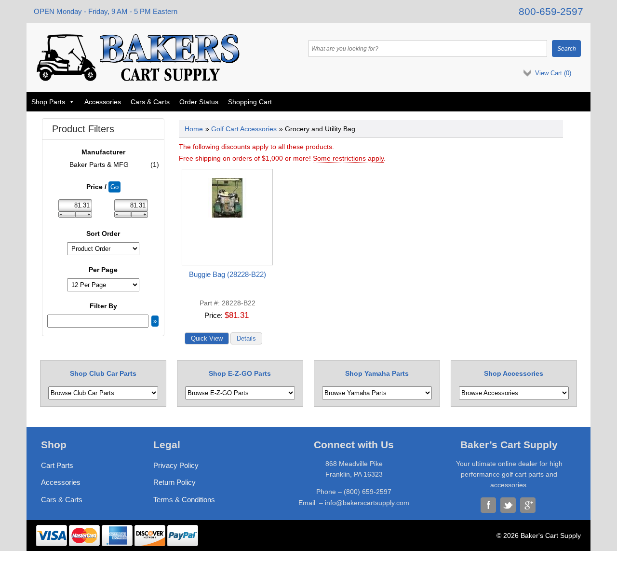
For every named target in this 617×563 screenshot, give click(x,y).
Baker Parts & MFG (114, 164)
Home (194, 129)
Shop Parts (48, 102)
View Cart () (553, 73)
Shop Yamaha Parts (377, 373)
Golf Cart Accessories (244, 129)
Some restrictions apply (348, 158)
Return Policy (174, 482)
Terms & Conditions (184, 499)
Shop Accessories (513, 373)
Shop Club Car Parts (103, 373)
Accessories (102, 102)
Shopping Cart (250, 102)
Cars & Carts (150, 102)
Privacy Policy (176, 465)
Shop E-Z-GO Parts (240, 373)
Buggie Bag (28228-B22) (227, 274)
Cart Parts (57, 465)
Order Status (198, 102)
